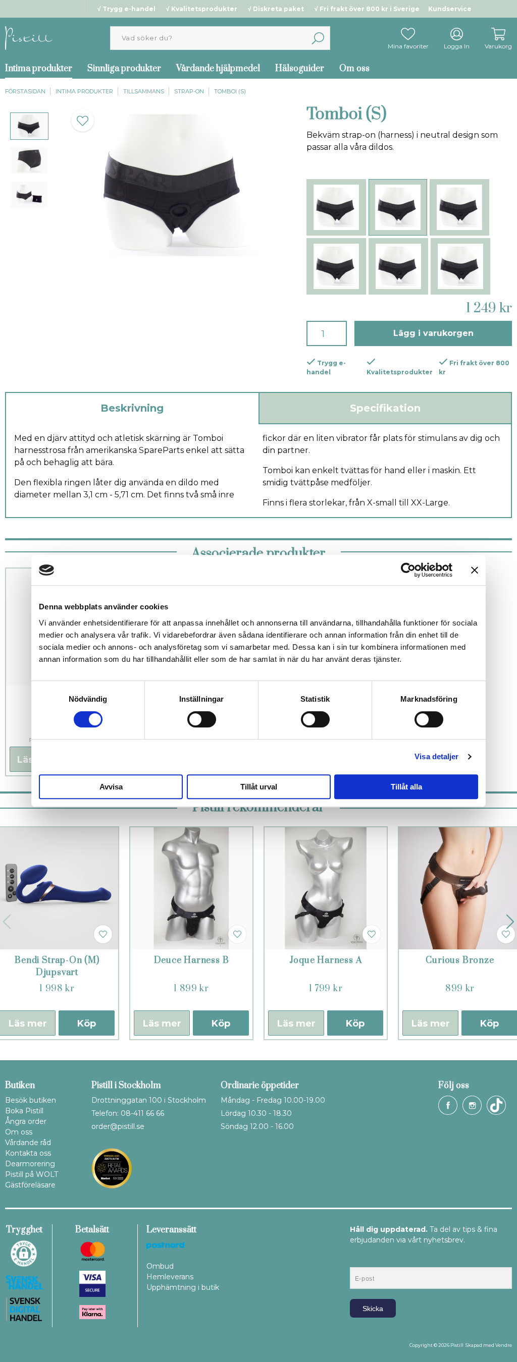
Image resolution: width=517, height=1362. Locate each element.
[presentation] (29, 126)
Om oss (354, 68)
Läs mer (162, 1023)
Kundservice (450, 9)
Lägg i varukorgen (433, 333)
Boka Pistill (24, 1110)
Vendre (503, 1345)
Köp (86, 1023)
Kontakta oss (28, 1153)
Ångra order (25, 1121)
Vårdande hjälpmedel (218, 68)
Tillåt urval (258, 786)
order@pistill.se (117, 1126)
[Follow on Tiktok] (496, 1105)
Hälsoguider (299, 68)
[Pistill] (29, 37)
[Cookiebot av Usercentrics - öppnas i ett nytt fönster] (408, 570)
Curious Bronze (460, 960)
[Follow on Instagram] (472, 1105)
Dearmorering (30, 1163)
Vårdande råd (28, 1142)
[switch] (201, 719)
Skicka (373, 1308)
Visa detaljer (436, 756)
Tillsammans (143, 91)
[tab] (29, 126)
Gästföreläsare (30, 1184)
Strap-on (189, 91)
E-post (359, 1258)
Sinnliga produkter (124, 68)
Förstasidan (25, 91)
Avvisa (111, 786)
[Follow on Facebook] (448, 1105)
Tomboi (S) (230, 91)
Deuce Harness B (191, 960)
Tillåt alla (406, 786)
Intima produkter (84, 91)
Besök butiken (30, 1100)
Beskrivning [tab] (132, 408)
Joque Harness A (326, 960)
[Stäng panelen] (474, 570)
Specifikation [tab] (385, 408)
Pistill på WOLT (31, 1174)
